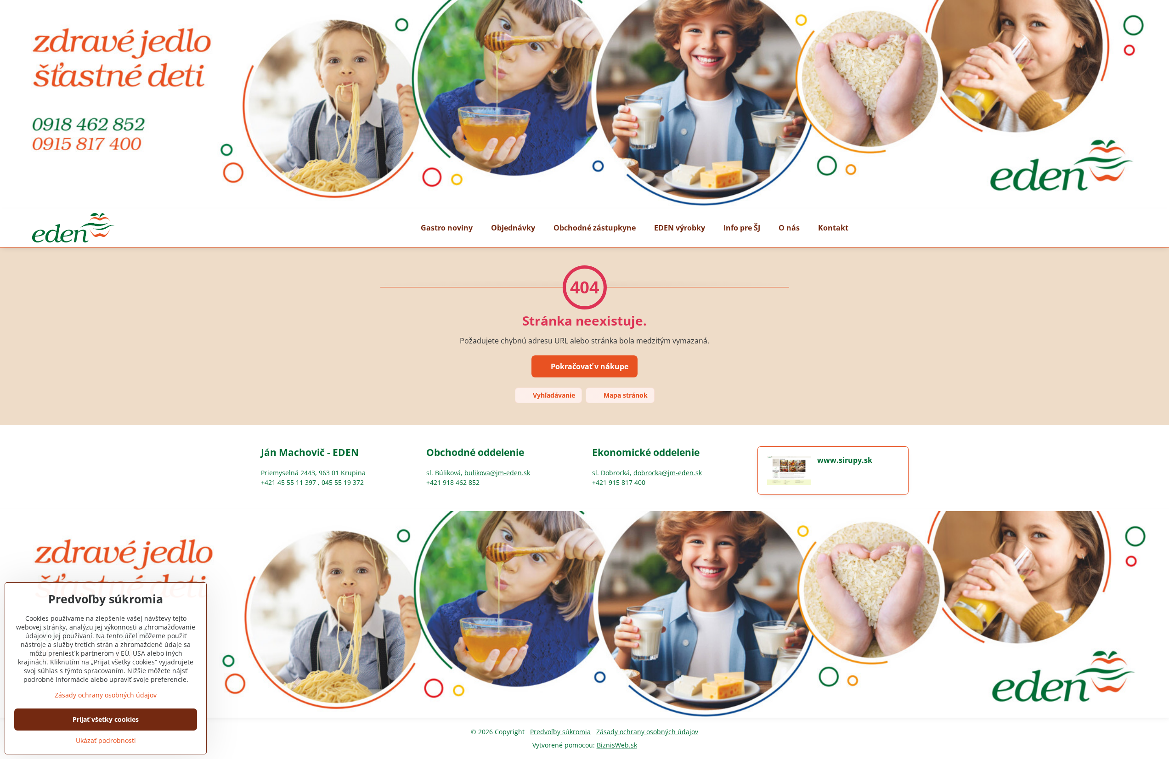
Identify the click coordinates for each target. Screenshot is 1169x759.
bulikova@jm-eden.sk (497, 472)
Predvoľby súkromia (560, 731)
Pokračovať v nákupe (588, 366)
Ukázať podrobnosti (106, 740)
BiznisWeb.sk (617, 745)
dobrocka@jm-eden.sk (667, 472)
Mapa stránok (625, 395)
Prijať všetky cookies (106, 719)
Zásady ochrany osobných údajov (647, 731)
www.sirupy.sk (844, 460)
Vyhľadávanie (553, 395)
